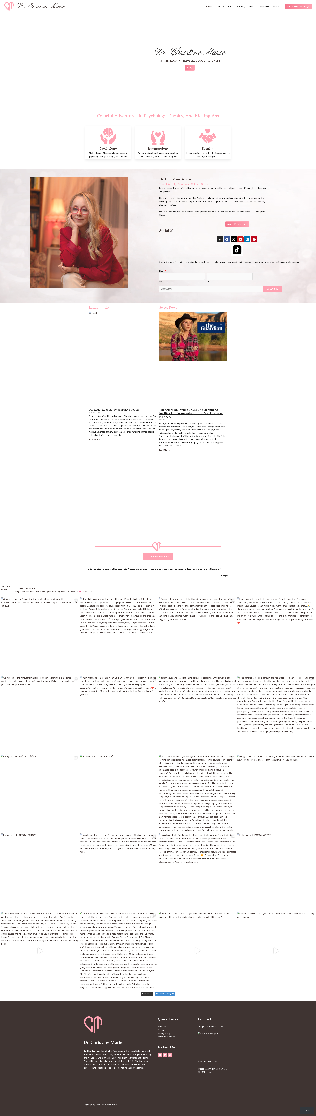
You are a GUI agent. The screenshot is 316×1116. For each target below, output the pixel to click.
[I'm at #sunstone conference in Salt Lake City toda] (119, 715)
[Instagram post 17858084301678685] (119, 793)
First (161, 281)
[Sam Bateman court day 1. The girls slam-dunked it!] (197, 950)
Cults (251, 6)
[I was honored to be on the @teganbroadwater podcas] (119, 872)
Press (230, 6)
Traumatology (158, 148)
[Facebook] (160, 1055)
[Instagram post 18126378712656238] (40, 793)
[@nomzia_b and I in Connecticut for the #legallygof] (40, 636)
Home (209, 6)
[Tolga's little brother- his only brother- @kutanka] (197, 636)
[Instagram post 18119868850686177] (276, 872)
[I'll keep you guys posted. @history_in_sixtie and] (276, 950)
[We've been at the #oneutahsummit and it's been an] (40, 715)
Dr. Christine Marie (40, 6)
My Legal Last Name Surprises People (114, 409)
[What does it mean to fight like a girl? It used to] (197, 793)
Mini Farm (162, 1026)
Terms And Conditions (167, 1036)
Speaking (241, 6)
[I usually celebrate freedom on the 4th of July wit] (197, 872)
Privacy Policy (164, 1033)
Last (208, 281)
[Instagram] (170, 1055)
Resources (264, 6)
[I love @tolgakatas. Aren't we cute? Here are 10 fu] (119, 636)
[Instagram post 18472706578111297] (40, 872)
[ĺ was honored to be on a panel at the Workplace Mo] (276, 715)
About (218, 6)
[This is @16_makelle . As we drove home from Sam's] (40, 950)
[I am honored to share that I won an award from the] (276, 636)
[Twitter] (165, 1055)
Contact (276, 6)
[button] (222, 6)
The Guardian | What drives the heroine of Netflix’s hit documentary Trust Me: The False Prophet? (191, 413)
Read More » (94, 439)
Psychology (108, 148)
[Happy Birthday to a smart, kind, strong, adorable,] (276, 793)
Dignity (208, 148)
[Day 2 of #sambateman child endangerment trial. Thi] (119, 950)
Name (162, 271)
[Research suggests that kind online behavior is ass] (197, 715)
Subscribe (272, 289)
